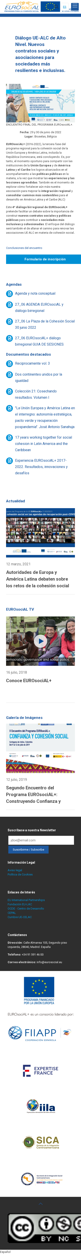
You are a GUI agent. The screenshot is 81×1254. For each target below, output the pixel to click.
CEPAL (12, 912)
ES (64, 7)
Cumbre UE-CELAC (20, 917)
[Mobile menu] (75, 7)
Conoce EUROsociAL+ (29, 680)
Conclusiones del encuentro (24, 248)
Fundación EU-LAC (20, 904)
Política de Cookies (20, 874)
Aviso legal (15, 870)
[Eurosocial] (42, 6)
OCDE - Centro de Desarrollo (26, 908)
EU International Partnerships (26, 900)
